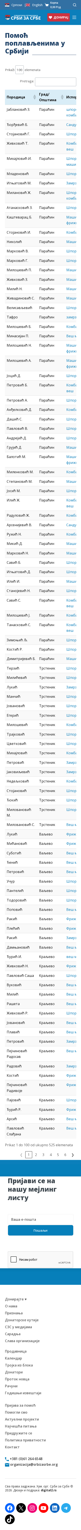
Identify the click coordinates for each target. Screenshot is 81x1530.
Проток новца (17, 1379)
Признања (14, 1313)
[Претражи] (74, 5)
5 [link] (58, 1154)
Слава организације (22, 1340)
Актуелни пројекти (22, 1419)
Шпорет (73, 173)
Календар (13, 1358)
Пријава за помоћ (20, 1405)
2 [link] (36, 1154)
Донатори (14, 1372)
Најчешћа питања (21, 1426)
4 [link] (51, 1154)
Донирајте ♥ (16, 1299)
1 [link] (29, 1154)
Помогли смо (16, 1412)
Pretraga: (27, 81)
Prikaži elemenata (22, 70)
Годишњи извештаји (23, 1393)
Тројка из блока (19, 1365)
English (37, 5)
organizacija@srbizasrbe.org (33, 1464)
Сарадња (13, 1334)
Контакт (12, 1447)
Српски (16, 5)
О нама (11, 1306)
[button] (34, 97)
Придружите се (18, 1433)
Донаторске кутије (22, 1320)
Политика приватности (25, 1440)
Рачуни (11, 1386)
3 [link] (43, 1154)
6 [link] (65, 1154)
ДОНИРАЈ (61, 17)
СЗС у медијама (18, 1327)
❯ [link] (72, 1154)
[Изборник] (74, 17)
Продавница (16, 1351)
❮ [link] (21, 1154)
